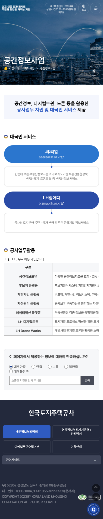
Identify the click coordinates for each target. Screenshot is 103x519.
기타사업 (29, 68)
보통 (55, 367)
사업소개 (14, 68)
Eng (84, 10)
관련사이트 (13, 460)
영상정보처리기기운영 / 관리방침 (76, 432)
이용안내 (76, 447)
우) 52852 (9, 485)
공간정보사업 (47, 68)
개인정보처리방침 (27, 432)
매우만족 (20, 367)
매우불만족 (21, 372)
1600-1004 (24, 491)
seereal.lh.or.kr (50, 157)
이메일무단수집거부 (26, 447)
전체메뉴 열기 (95, 8)
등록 (87, 380)
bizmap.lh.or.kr (50, 203)
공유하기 (94, 71)
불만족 (73, 367)
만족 (39, 367)
